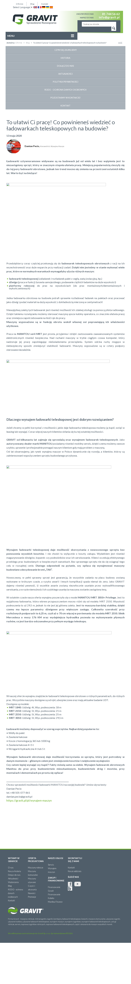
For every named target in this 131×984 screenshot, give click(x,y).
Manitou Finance (55, 901)
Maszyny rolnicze (35, 867)
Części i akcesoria (32, 888)
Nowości (31, 893)
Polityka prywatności (65, 81)
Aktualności (65, 74)
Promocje (32, 897)
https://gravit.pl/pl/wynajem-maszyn (29, 800)
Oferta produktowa (35, 859)
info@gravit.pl (109, 17)
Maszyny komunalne (33, 873)
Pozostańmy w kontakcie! (65, 97)
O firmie (19, 4)
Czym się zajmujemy (65, 50)
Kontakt (44, 4)
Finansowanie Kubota (54, 896)
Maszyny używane (32, 880)
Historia (65, 58)
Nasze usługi (55, 858)
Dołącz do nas (65, 66)
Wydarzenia (13, 882)
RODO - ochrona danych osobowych (65, 89)
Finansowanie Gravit (54, 889)
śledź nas (73, 877)
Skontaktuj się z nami (75, 859)
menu (15, 37)
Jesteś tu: (10, 43)
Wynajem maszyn (52, 870)
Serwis (51, 864)
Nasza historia (14, 871)
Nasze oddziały (74, 871)
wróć (120, 42)
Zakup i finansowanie (55, 879)
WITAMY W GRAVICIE (13, 859)
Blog (32, 4)
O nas (11, 867)
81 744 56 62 (111, 14)
